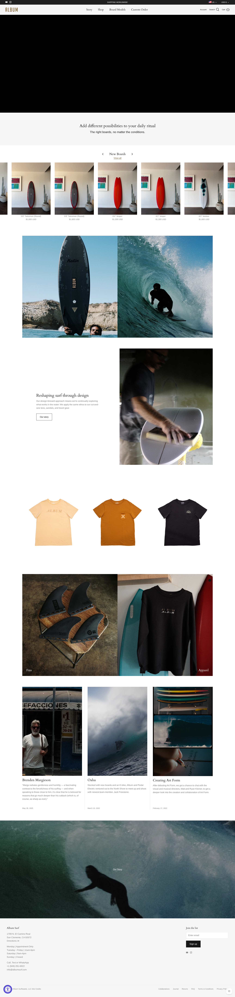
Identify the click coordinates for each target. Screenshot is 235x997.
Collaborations (164, 989)
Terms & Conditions (206, 989)
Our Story (117, 869)
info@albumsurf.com (17, 969)
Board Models (117, 9)
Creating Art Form (166, 780)
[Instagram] (10, 2)
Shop (101, 9)
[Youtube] (6, 2)
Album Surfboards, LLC (22, 989)
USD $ (224, 2)
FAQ (193, 989)
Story (89, 9)
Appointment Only (24, 946)
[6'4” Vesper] (117, 188)
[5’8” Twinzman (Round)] (31, 188)
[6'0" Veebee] (204, 188)
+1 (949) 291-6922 (16, 966)
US (212, 2)
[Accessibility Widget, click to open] (7, 989)
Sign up (193, 944)
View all (117, 158)
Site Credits (36, 989)
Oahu (92, 780)
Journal (176, 989)
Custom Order (139, 9)
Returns (185, 989)
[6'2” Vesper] (160, 188)
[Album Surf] (11, 10)
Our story (44, 417)
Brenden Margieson (36, 780)
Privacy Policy (222, 989)
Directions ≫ (13, 941)
